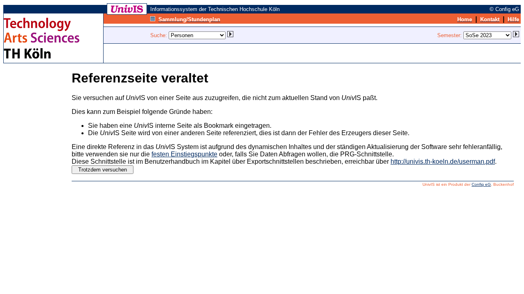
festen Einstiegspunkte (184, 154)
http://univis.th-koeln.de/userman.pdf (443, 161)
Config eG (481, 184)
